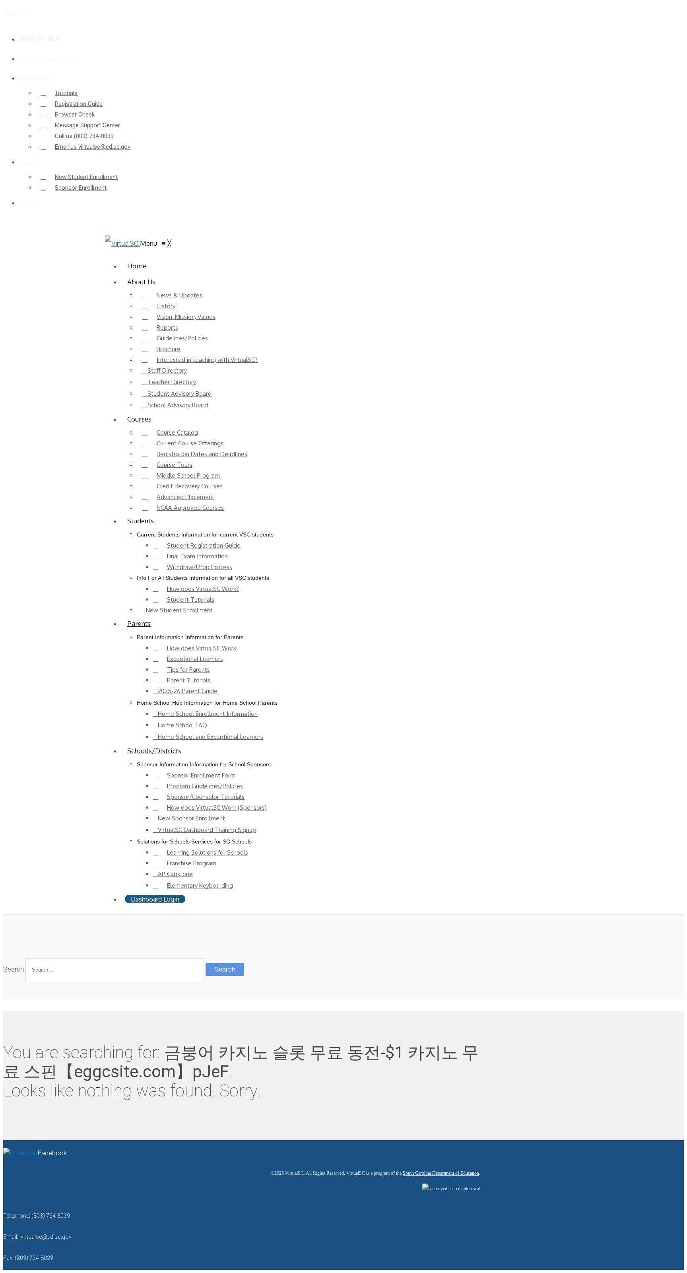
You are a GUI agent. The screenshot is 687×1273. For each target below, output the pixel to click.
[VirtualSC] (122, 243)
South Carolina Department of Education (441, 1173)
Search (13, 969)
